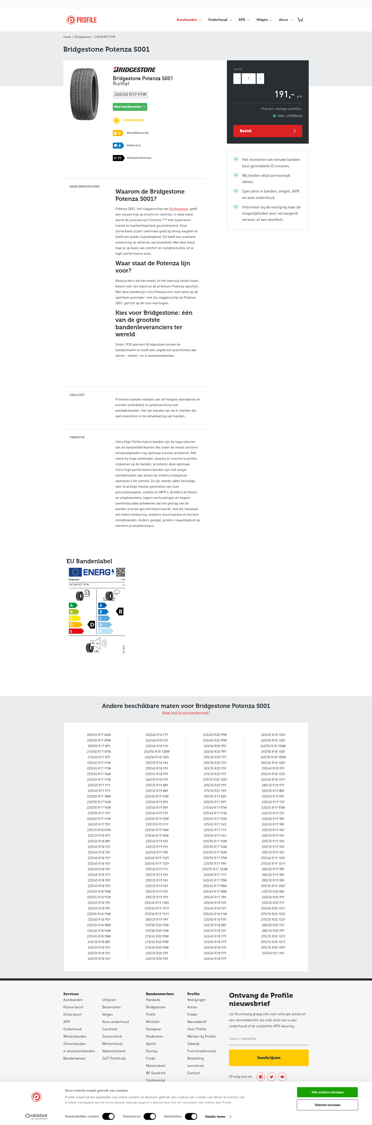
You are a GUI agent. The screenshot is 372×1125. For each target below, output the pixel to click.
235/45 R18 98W (99, 925)
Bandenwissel (74, 1058)
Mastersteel (155, 1066)
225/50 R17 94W (99, 802)
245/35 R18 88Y (99, 942)
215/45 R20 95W (157, 936)
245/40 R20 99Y (215, 752)
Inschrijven (269, 1057)
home (67, 37)
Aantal (237, 69)
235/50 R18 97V (214, 920)
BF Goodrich (156, 1073)
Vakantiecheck (114, 1051)
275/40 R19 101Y (157, 908)
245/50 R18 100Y (157, 757)
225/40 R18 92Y (99, 847)
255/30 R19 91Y (157, 869)
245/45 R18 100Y (273, 735)
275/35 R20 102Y (215, 780)
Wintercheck (112, 1044)
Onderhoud (217, 20)
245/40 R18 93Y (157, 740)
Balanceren (111, 1007)
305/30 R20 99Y (215, 785)
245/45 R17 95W (215, 880)
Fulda (150, 1058)
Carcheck (109, 1029)
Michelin (153, 1022)
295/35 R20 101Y (273, 936)
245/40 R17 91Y (215, 875)
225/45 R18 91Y (99, 875)
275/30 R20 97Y (215, 774)
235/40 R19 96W (157, 830)
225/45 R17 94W (99, 774)
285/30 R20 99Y (273, 931)
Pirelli (150, 1014)
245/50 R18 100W (157, 752)
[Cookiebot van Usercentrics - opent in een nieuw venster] (36, 1116)
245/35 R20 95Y (157, 959)
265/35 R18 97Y (157, 780)
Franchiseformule (201, 1051)
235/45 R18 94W (99, 931)
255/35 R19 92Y (157, 875)
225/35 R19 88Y (157, 785)
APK (242, 20)
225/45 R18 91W (99, 897)
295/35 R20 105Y (273, 948)
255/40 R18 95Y (157, 768)
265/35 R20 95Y (215, 768)
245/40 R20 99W (215, 735)
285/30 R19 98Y (273, 869)
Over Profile (196, 1029)
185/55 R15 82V (214, 796)
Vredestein (154, 1036)
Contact (193, 1073)
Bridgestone (83, 37)
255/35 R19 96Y (157, 880)
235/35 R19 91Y (157, 824)
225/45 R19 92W (157, 819)
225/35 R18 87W (99, 830)
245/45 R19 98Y (157, 852)
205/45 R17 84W (99, 735)
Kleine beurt (73, 1007)
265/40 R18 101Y (273, 780)
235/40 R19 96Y (157, 841)
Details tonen (215, 1116)
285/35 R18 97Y (273, 785)
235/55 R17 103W (215, 869)
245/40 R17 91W (99, 819)
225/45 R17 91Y (99, 785)
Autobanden (187, 20)
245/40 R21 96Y (273, 953)
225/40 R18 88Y (99, 841)
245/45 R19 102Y (157, 858)
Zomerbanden (74, 1044)
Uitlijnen (109, 1000)
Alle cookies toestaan (328, 1092)
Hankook (153, 1000)
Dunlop (152, 1051)
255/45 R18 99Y (157, 774)
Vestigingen (196, 1000)
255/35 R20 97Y (215, 757)
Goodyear (153, 1029)
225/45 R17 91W (99, 763)
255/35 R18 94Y (157, 763)
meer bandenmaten (127, 106)
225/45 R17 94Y (215, 824)
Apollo (151, 1044)
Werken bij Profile (201, 1036)
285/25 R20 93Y (273, 925)
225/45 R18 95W (99, 892)
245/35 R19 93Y (157, 847)
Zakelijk (193, 1044)
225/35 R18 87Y (99, 836)
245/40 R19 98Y (273, 819)
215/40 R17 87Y (99, 757)
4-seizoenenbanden (79, 1051)
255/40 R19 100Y (157, 903)
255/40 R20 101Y (273, 908)
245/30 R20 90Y (157, 953)
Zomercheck (112, 1036)
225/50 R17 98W (99, 796)
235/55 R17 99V (214, 864)
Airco (283, 20)
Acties (192, 1007)
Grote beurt (72, 1014)
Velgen (262, 20)
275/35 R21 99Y (215, 791)
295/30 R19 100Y (273, 886)
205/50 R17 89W (99, 740)
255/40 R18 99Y (273, 768)
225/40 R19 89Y (157, 802)
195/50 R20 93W (157, 925)
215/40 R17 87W (99, 752)
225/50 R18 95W (99, 914)
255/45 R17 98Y (215, 897)
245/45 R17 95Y (99, 824)
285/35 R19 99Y (157, 920)
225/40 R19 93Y (157, 813)
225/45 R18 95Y (99, 880)
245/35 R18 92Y (99, 948)
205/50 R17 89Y (99, 746)
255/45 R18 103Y (273, 774)
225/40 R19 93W (157, 796)
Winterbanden (74, 1036)
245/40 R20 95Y (215, 746)
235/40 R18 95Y (99, 920)
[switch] (150, 1116)
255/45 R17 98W (215, 886)
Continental (155, 1080)
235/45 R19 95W (273, 808)
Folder (192, 1014)
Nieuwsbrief (196, 1022)
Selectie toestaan (327, 1105)
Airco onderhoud (115, 1022)
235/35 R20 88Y (273, 892)
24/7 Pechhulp (114, 1058)
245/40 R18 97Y (157, 735)
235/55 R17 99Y (99, 813)
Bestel (245, 131)
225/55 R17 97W (215, 858)
